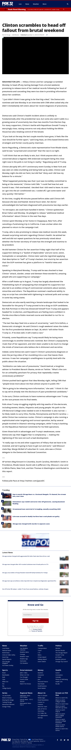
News (4, 646)
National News (6, 650)
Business (40, 673)
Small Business (42, 686)
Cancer (57, 673)
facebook (57, 739)
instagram (61, 739)
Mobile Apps (41, 698)
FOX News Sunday (7, 665)
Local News (5, 648)
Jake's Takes (23, 673)
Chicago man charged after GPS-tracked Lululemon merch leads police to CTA (25, 564)
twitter (64, 739)
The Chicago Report (61, 653)
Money (40, 670)
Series (4, 693)
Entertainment (26, 670)
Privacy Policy (37, 629)
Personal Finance (43, 681)
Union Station (42, 661)
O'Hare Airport (42, 657)
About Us (41, 693)
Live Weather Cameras (24, 649)
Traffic (40, 646)
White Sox (5, 681)
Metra (39, 655)
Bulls (3, 677)
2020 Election (15, 35)
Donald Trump (59, 655)
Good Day (5, 657)
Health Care (58, 681)
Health (58, 670)
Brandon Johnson (60, 659)
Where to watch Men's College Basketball (60, 715)
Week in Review (7, 698)
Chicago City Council (61, 661)
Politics (58, 646)
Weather (23, 646)
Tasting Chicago (7, 702)
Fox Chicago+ (24, 677)
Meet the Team (42, 706)
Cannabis (58, 677)
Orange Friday (6, 706)
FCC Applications (43, 715)
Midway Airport (42, 659)
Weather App (24, 659)
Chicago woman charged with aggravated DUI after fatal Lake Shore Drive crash (26, 556)
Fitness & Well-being (61, 679)
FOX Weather (24, 663)
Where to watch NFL (61, 698)
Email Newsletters (43, 700)
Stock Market (42, 688)
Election (57, 648)
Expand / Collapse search (68, 4)
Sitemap (40, 718)
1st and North (6, 695)
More (44, 4)
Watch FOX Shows (25, 684)
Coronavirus (59, 675)
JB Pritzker (58, 657)
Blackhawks (5, 675)
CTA (39, 653)
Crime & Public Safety (8, 655)
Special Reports (6, 659)
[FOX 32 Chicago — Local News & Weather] (8, 4)
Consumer (41, 675)
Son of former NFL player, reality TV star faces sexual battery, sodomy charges (25, 589)
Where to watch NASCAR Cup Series (61, 707)
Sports (5, 670)
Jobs (39, 679)
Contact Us (41, 702)
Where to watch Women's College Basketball (60, 720)
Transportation (42, 648)
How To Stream (42, 695)
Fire (3, 684)
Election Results (60, 650)
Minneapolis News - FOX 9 (26, 704)
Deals (39, 677)
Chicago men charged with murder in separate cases (31, 524)
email (68, 739)
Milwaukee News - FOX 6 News (25, 696)
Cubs (3, 679)
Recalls (57, 684)
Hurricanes (23, 661)
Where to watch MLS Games (61, 729)
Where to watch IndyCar (60, 710)
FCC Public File (42, 713)
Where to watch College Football (60, 701)
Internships (41, 711)
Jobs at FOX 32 (42, 709)
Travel (39, 650)
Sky (3, 686)
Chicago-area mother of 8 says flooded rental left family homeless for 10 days (25, 572)
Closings (22, 654)
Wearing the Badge (8, 700)
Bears (4, 673)
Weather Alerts (24, 652)
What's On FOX (24, 675)
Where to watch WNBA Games (60, 725)
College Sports (6, 688)
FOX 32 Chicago (6, 35)
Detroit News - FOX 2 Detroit (26, 700)
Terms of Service (36, 631)
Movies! (22, 681)
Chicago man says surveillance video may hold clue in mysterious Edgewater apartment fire (29, 581)
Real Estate (41, 684)
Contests (40, 704)
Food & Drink (24, 679)
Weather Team (24, 656)
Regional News (26, 693)
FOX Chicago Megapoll (6, 662)
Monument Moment (8, 704)
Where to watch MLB (61, 704)
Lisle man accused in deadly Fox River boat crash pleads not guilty (36, 516)
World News (6, 653)
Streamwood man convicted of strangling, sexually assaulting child (37, 509)
